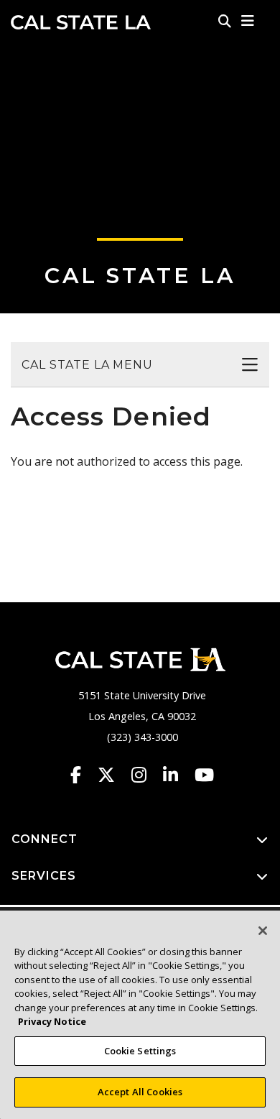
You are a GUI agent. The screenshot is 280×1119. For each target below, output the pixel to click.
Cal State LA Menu (87, 365)
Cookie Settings (140, 1050)
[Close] (263, 931)
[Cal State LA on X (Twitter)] (113, 774)
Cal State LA (81, 22)
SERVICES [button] (43, 876)
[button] (248, 20)
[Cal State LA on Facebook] (82, 774)
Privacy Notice (52, 1021)
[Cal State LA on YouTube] (204, 774)
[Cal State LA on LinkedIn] (177, 774)
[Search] (224, 20)
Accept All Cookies (140, 1091)
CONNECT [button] (44, 839)
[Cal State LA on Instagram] (145, 774)
